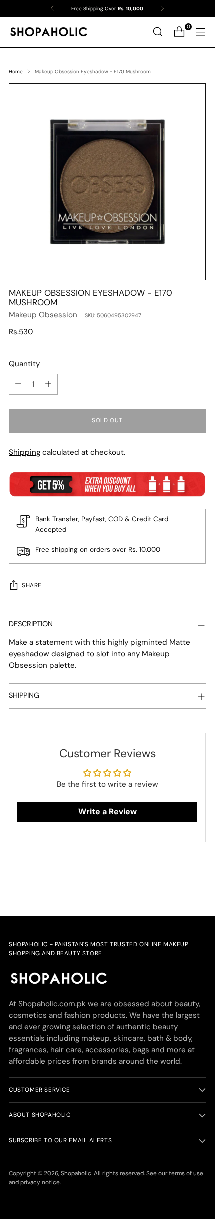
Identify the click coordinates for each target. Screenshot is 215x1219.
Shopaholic (76, 1174)
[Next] (163, 8)
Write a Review (107, 811)
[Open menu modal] (200, 32)
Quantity (24, 364)
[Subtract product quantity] (19, 384)
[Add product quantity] (49, 384)
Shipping (24, 453)
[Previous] (53, 8)
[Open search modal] (158, 32)
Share (32, 586)
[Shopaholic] (49, 32)
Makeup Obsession (43, 315)
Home (16, 71)
